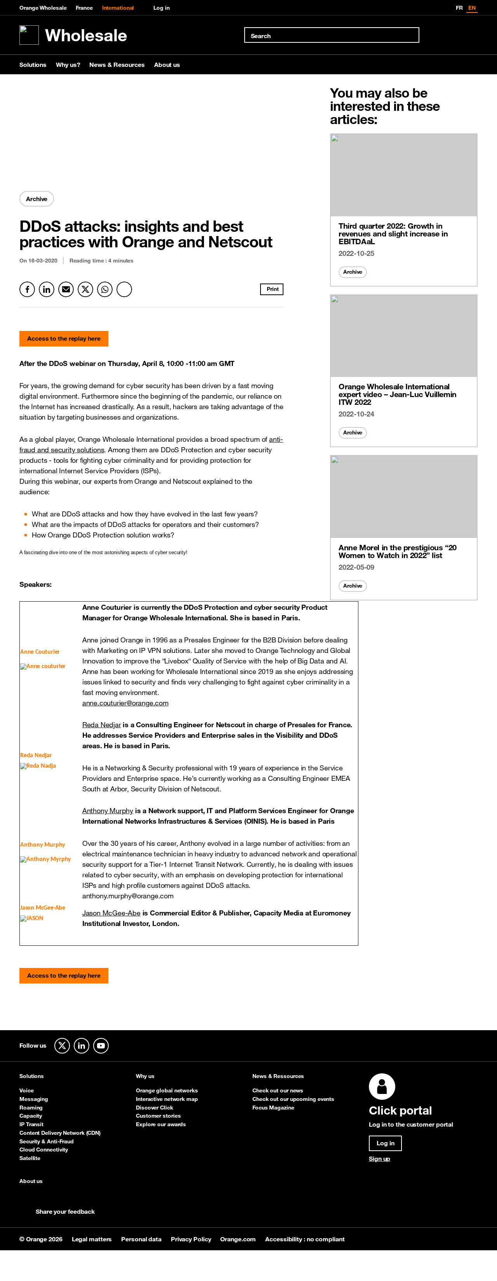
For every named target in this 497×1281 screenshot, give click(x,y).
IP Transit (31, 1124)
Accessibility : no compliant (304, 1239)
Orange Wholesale (42, 7)
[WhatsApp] (105, 289)
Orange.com (238, 1239)
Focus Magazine (273, 1107)
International (118, 7)
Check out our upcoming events (293, 1099)
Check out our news (277, 1090)
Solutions (33, 64)
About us (167, 64)
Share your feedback (65, 1211)
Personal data (142, 1239)
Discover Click (154, 1107)
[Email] (66, 289)
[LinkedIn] (46, 289)
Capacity (30, 1115)
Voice (26, 1090)
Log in (161, 7)
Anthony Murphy (107, 810)
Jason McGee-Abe (111, 912)
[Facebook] (27, 289)
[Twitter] (85, 289)
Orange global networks (167, 1090)
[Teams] (124, 289)
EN (472, 7)
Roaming (31, 1107)
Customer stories (158, 1115)
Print (273, 288)
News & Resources (116, 64)
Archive (352, 271)
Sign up (379, 1158)
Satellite (29, 1158)
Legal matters (93, 1239)
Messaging (33, 1099)
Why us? (68, 64)
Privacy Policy (192, 1239)
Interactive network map (167, 1099)
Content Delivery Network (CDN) (60, 1132)
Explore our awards (161, 1124)
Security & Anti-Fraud (46, 1141)
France (84, 7)
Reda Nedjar (101, 724)
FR (459, 7)
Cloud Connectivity (43, 1149)
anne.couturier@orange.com (125, 702)
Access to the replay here (64, 338)
